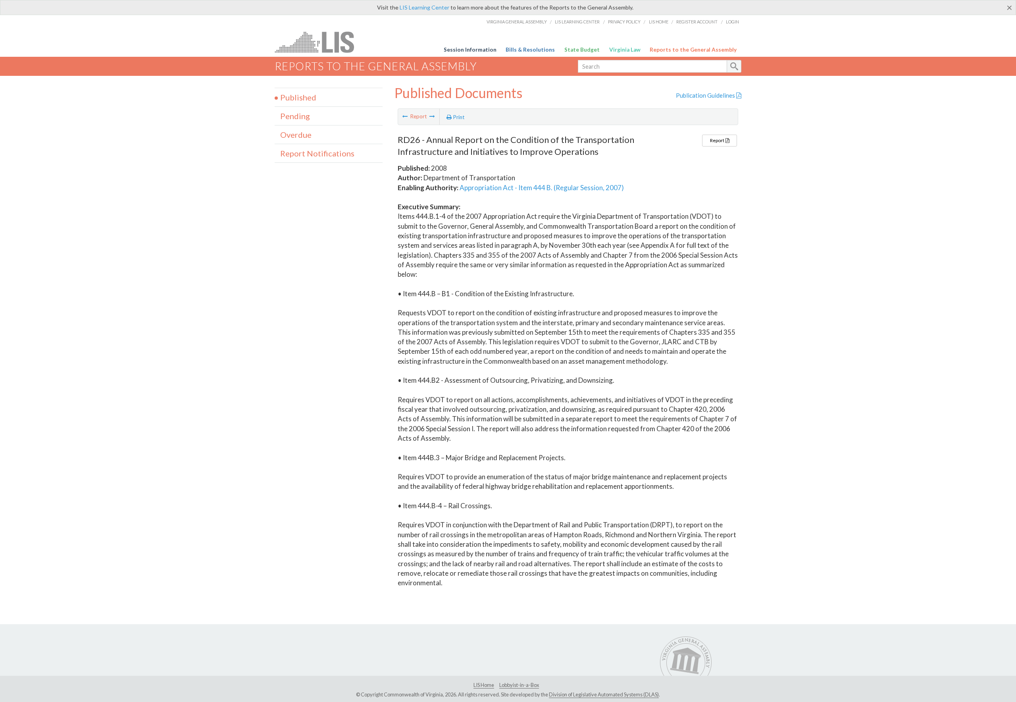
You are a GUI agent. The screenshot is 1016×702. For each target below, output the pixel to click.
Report (717, 140)
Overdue (296, 134)
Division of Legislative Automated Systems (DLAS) (604, 694)
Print (458, 117)
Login (732, 21)
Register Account (697, 21)
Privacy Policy (624, 21)
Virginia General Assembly (517, 21)
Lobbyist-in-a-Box (519, 685)
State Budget (582, 49)
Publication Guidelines (706, 95)
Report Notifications (317, 153)
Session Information (470, 49)
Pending (295, 116)
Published (298, 97)
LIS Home (658, 21)
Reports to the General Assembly (693, 49)
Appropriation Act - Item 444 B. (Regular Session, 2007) (542, 187)
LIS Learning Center (424, 7)
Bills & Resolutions (530, 49)
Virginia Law (625, 49)
